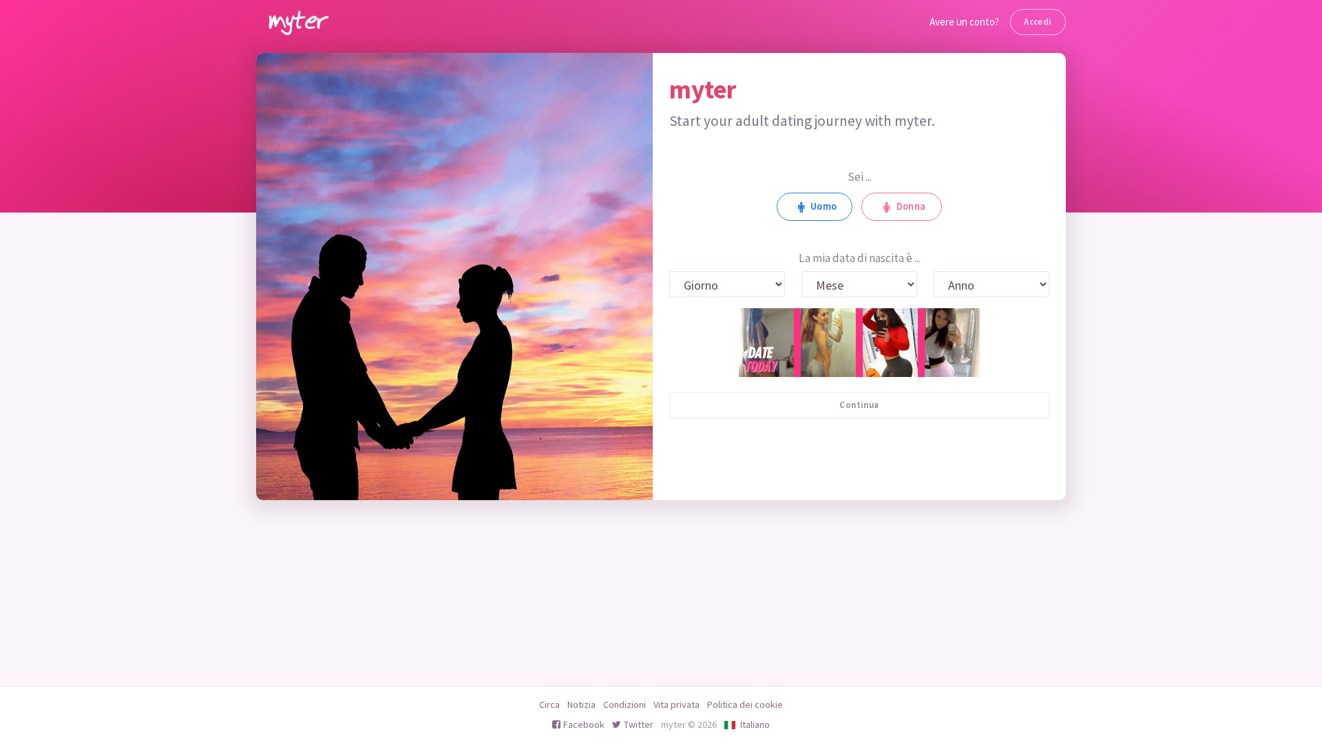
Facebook (584, 724)
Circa (549, 704)
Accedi (1037, 22)
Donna (911, 206)
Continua (859, 405)
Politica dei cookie (745, 704)
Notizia (581, 704)
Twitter (638, 724)
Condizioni (624, 704)
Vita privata (676, 704)
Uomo (823, 206)
